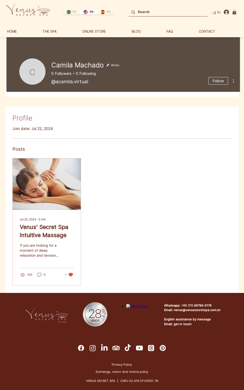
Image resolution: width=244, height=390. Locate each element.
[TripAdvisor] (116, 348)
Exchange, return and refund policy (122, 372)
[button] (234, 12)
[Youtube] (139, 348)
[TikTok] (128, 348)
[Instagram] (93, 348)
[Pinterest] (163, 348)
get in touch (183, 324)
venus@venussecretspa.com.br (197, 310)
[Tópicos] (151, 348)
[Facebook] (81, 348)
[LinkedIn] (104, 348)
